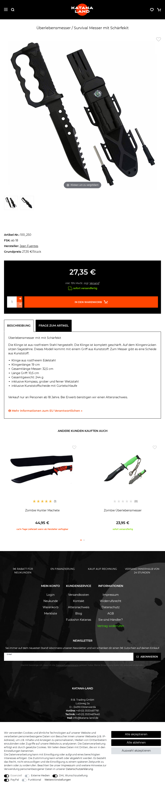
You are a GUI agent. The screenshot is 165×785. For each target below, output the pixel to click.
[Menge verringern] (19, 305)
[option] (42, 487)
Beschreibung (19, 325)
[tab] (20, 326)
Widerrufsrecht (110, 601)
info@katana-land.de (85, 717)
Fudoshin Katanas (78, 620)
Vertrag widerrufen (110, 626)
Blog (78, 613)
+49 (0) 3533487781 (87, 710)
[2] (27, 204)
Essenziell (16, 775)
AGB (110, 613)
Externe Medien (40, 775)
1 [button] (80, 540)
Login (50, 595)
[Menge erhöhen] (19, 299)
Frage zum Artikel (54, 325)
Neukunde (50, 601)
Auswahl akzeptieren (136, 750)
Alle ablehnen (136, 742)
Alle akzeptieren (136, 734)
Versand (94, 283)
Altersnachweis (78, 607)
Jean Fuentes (29, 246)
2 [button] (84, 540)
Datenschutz (111, 607)
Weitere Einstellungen (57, 779)
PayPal (14, 779)
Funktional (34, 779)
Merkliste (50, 613)
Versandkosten (78, 595)
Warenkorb (50, 607)
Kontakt (78, 601)
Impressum (111, 595)
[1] (11, 204)
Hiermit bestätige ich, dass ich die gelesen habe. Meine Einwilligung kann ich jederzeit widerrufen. (82, 665)
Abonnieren (149, 656)
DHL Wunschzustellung (73, 775)
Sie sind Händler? (110, 620)
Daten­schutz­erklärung (79, 769)
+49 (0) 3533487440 (88, 714)
